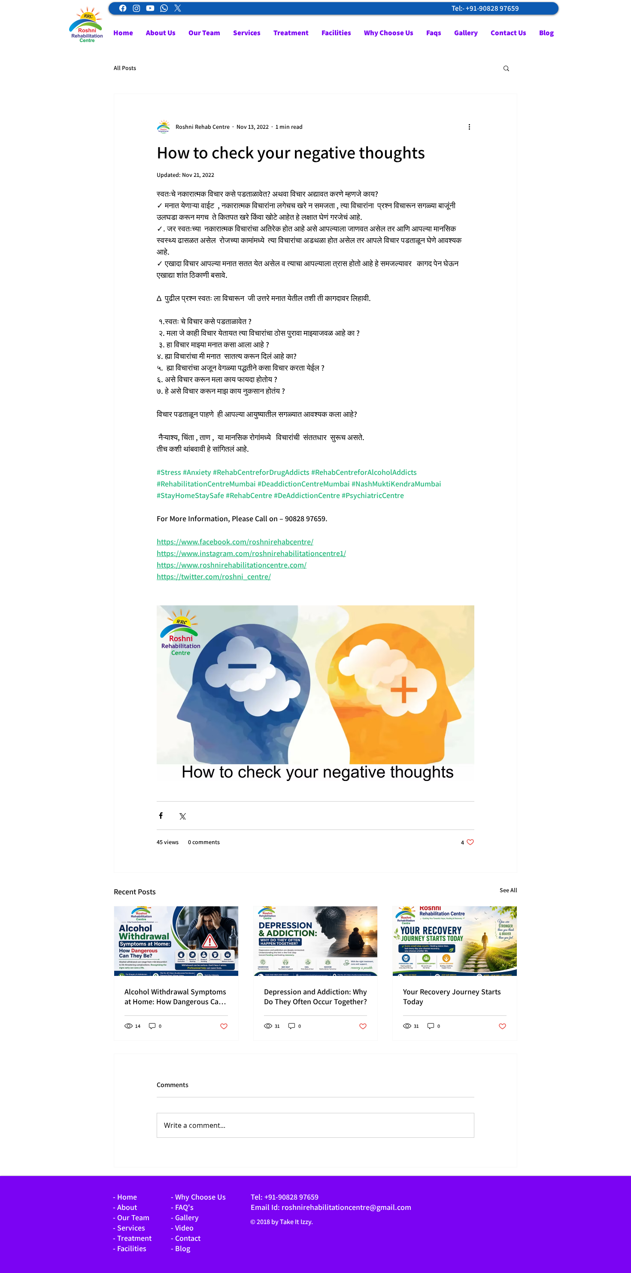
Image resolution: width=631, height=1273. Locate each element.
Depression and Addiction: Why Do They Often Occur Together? (315, 996)
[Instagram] (136, 8)
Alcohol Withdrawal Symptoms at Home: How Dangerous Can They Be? (175, 996)
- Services (129, 1228)
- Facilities (129, 1248)
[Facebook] (122, 8)
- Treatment (132, 1238)
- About (125, 1207)
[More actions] (469, 127)
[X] (177, 8)
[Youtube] (150, 8)
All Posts (125, 68)
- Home (125, 1197)
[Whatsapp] (164, 8)
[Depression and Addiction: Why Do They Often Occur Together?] (316, 941)
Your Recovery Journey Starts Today (452, 996)
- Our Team (131, 1217)
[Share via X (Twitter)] (182, 815)
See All (508, 890)
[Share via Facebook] (161, 815)
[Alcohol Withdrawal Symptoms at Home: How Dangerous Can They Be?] (176, 941)
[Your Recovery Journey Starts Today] (455, 941)
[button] (506, 67)
